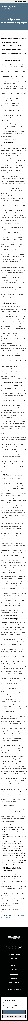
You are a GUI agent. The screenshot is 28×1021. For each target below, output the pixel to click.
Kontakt (14, 961)
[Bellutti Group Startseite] (9, 7)
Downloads (14, 978)
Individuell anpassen (14, 1016)
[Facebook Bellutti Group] (8, 947)
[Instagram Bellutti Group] (14, 947)
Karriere (14, 969)
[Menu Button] (26, 7)
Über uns (14, 958)
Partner (14, 965)
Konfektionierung (14, 986)
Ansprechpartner (20, 1)
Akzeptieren (14, 1012)
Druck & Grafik (14, 982)
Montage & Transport (14, 989)
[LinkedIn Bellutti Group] (20, 947)
